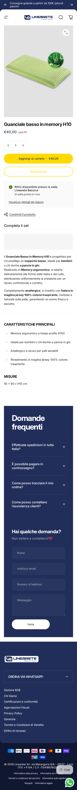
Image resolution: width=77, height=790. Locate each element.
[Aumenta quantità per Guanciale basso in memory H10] (23, 145)
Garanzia (9, 719)
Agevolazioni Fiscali (16, 707)
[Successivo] (71, 4)
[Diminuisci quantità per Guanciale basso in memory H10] (8, 145)
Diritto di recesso (15, 730)
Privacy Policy (13, 713)
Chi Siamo (10, 696)
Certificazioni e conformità (21, 701)
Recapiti (29, 783)
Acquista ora (38, 171)
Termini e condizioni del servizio (24, 778)
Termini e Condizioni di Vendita (24, 724)
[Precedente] (5, 4)
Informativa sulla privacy (26, 773)
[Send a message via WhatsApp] (69, 782)
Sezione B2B (12, 690)
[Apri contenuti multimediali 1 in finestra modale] (66, 32)
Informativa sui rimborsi (51, 773)
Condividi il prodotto (22, 214)
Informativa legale (44, 783)
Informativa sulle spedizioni (55, 778)
